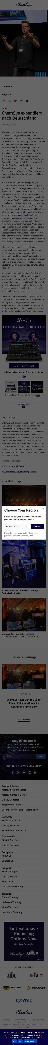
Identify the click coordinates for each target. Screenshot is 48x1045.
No (20, 1041)
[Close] (43, 508)
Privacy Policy (30, 1041)
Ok (14, 1041)
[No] (45, 1037)
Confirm (37, 526)
